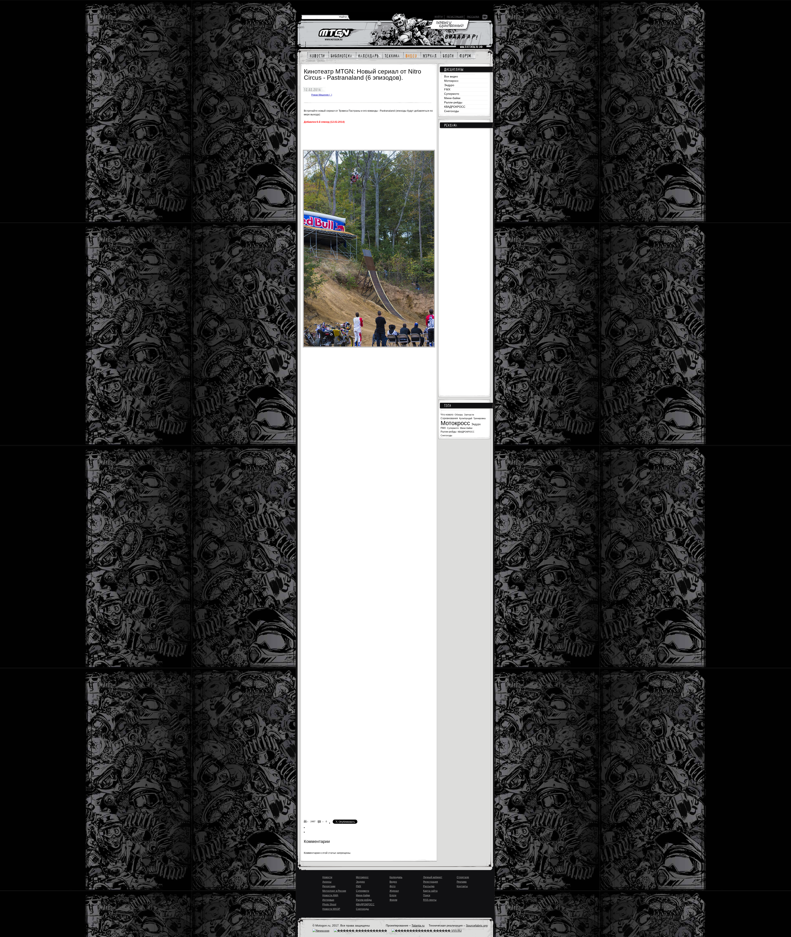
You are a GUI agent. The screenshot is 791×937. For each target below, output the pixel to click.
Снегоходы (451, 111)
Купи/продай (465, 418)
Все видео (451, 76)
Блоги (393, 895)
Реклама (450, 125)
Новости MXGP (331, 909)
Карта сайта (430, 890)
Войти (439, 16)
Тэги (447, 406)
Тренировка (479, 418)
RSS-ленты (429, 899)
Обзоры (459, 414)
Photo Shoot (329, 904)
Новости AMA (330, 895)
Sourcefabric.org (477, 925)
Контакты (462, 886)
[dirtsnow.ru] (471, 47)
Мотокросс (451, 80)
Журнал (394, 890)
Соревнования (449, 418)
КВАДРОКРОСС (454, 106)
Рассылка (473, 16)
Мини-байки (452, 98)
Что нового (447, 414)
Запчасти (469, 414)
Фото (393, 886)
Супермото (451, 93)
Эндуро (449, 85)
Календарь (396, 877)
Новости (327, 877)
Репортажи (328, 886)
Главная (310, 60)
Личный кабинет (432, 877)
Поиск (426, 895)
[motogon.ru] (337, 35)
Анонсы (326, 881)
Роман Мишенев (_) (321, 95)
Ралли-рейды (453, 102)
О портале (463, 877)
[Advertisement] (464, 198)
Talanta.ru (418, 925)
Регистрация (455, 16)
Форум (393, 899)
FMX (447, 89)
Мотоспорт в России (334, 890)
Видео (321, 60)
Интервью (328, 899)
